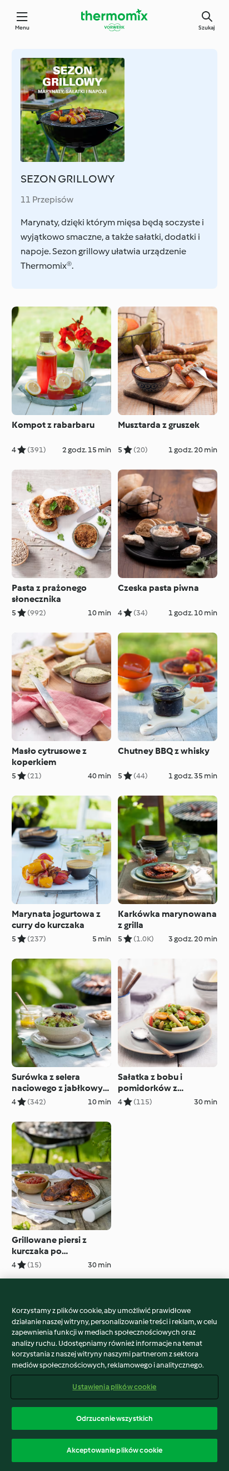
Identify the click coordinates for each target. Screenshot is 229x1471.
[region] (114, 1375)
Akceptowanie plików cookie (114, 1450)
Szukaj (206, 27)
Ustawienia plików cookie (114, 1387)
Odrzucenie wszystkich (114, 1418)
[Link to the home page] (114, 20)
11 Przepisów (47, 199)
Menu (22, 27)
